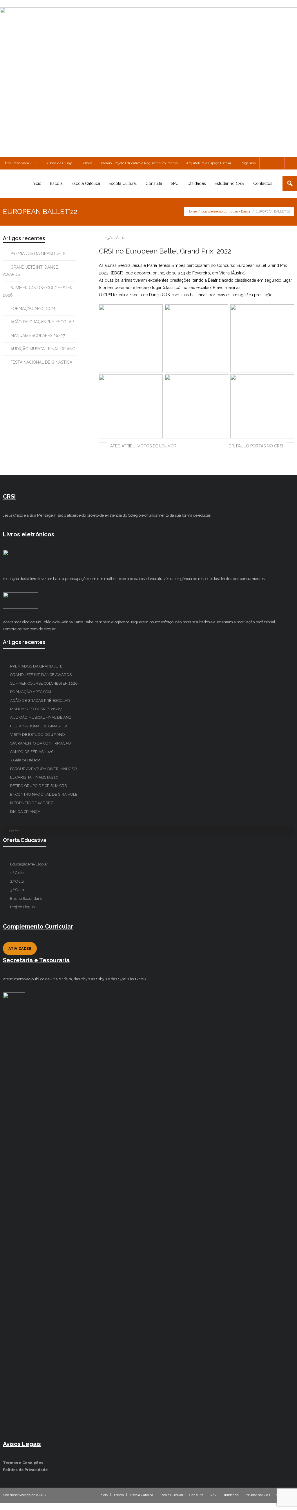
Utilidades (230, 1495)
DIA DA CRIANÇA (25, 811)
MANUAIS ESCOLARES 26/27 (37, 335)
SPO (213, 1495)
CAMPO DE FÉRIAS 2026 (32, 751)
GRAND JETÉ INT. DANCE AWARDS (30, 271)
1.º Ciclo (16, 872)
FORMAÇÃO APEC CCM (32, 308)
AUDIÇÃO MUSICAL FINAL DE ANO (42, 349)
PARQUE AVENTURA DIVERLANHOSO (43, 769)
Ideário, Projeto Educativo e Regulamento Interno (139, 163)
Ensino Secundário (26, 898)
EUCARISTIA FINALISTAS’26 (34, 777)
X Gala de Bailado (25, 760)
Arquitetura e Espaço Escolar (208, 163)
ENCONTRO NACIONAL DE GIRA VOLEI (44, 794)
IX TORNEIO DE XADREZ (31, 803)
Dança (246, 211)
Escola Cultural (171, 1495)
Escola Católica (141, 1495)
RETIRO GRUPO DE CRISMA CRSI (39, 785)
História (87, 163)
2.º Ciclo (17, 881)
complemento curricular (220, 211)
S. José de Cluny (59, 163)
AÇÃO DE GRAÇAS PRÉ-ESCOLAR (42, 322)
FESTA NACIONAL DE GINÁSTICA (41, 362)
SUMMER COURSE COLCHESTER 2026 (38, 291)
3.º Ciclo (17, 890)
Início (103, 1495)
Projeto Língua (22, 907)
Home (192, 211)
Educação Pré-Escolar (29, 864)
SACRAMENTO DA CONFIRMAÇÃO (40, 743)
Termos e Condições (23, 1463)
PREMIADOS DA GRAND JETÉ (38, 253)
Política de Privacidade (25, 1470)
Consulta (196, 1495)
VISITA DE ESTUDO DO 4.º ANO (37, 734)
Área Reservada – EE (20, 163)
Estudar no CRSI (257, 1495)
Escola (119, 1495)
